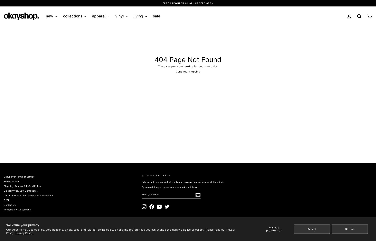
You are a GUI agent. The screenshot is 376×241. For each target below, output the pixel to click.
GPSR (7, 200)
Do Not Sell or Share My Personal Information (28, 195)
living (139, 16)
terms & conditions (187, 187)
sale (156, 16)
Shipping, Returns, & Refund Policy (22, 186)
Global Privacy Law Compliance (21, 190)
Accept (311, 229)
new (50, 16)
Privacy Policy (11, 181)
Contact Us (10, 205)
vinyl (120, 16)
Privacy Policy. (24, 233)
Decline (349, 229)
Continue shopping (188, 71)
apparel (99, 16)
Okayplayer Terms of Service (19, 176)
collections (73, 16)
